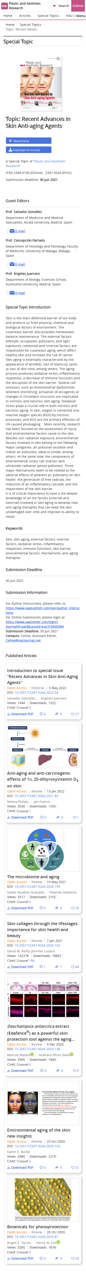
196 (31, 960)
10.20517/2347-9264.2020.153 (37, 945)
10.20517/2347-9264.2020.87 (36, 1236)
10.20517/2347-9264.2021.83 (36, 796)
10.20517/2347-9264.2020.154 (37, 1146)
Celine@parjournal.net (23, 640)
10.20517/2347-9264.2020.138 (37, 1049)
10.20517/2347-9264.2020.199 (37, 886)
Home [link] (10, 24)
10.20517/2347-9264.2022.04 (36, 692)
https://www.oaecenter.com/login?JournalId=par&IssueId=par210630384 (35, 624)
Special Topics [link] (30, 24)
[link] (23, 30)
